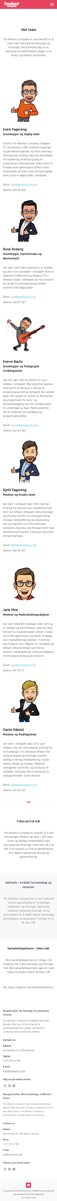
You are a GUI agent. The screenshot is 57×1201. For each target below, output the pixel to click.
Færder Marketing (36, 1194)
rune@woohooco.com (23, 297)
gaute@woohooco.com (24, 785)
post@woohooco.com (23, 665)
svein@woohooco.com (24, 184)
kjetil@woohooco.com (24, 545)
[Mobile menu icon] (52, 5)
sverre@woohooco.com (24, 425)
